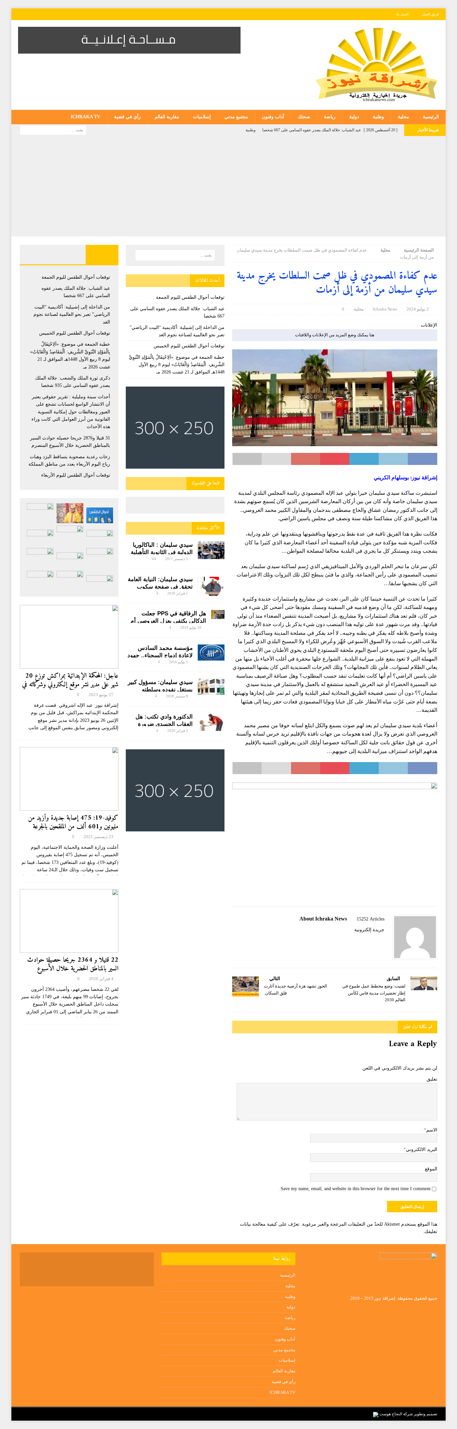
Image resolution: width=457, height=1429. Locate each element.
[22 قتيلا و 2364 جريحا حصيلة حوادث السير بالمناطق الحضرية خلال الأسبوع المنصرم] (69, 921)
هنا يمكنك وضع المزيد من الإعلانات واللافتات (334, 334)
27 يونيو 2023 (101, 694)
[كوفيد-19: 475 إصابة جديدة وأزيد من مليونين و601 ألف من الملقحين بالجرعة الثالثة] (69, 779)
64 (154, 559)
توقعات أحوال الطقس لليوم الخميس (189, 345)
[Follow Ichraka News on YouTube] (362, 941)
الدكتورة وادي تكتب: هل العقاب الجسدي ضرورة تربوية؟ (164, 724)
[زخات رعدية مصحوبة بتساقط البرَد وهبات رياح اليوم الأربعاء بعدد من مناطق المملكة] (40, 558)
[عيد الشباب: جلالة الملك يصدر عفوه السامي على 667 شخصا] (70, 513)
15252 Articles (370, 919)
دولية (354, 116)
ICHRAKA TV (85, 116)
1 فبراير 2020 (177, 593)
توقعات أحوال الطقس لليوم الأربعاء (75, 475)
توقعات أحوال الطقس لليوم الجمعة (190, 297)
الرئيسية (431, 116)
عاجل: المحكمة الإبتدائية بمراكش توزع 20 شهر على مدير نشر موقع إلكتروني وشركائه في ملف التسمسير (70, 684)
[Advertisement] (228, 186)
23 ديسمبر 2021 (98, 836)
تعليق (432, 1079)
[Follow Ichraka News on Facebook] (382, 941)
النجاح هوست (390, 1414)
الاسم (431, 1130)
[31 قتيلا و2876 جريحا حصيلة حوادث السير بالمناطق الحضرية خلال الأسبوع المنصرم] (70, 560)
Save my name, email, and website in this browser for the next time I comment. (355, 1188)
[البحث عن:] (53, 129)
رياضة (330, 116)
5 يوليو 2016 (178, 662)
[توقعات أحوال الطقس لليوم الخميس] (99, 538)
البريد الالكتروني (421, 1149)
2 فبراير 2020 (177, 731)
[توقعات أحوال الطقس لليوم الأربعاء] (99, 583)
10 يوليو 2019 (190, 627)
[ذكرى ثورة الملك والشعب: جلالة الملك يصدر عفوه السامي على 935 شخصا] (40, 538)
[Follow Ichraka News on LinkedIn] (351, 941)
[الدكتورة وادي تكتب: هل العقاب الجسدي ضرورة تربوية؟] (211, 722)
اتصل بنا (402, 14)
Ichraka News (385, 309)
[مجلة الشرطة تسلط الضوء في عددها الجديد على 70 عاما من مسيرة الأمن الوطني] (40, 581)
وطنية (378, 116)
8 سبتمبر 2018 (177, 696)
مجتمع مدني (236, 116)
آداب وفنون (273, 116)
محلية (403, 116)
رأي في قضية (127, 116)
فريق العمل (430, 14)
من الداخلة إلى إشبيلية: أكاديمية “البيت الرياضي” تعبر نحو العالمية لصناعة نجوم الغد (71, 314)
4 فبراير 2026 (101, 978)
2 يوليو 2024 (417, 309)
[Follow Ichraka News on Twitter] (373, 941)
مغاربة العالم (167, 116)
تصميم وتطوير (425, 1414)
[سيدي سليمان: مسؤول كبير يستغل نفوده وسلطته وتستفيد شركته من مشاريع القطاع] (211, 686)
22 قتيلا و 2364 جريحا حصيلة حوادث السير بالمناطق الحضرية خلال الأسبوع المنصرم (72, 968)
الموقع (431, 1168)
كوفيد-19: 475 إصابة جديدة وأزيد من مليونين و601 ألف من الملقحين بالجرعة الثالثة (73, 826)
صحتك (304, 116)
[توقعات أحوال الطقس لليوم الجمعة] (99, 515)
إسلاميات (202, 116)
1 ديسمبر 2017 (176, 559)
